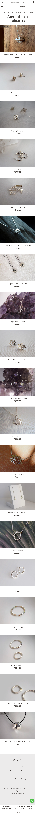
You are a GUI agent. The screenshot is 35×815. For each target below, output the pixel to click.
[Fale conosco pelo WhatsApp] (32, 801)
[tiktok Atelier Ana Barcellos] (17, 759)
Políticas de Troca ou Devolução (17, 779)
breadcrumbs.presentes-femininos (16, 12)
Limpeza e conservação (17, 775)
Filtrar (3, 7)
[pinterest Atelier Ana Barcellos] (21, 759)
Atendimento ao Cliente (17, 771)
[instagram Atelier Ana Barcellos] (13, 759)
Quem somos (17, 783)
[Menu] (2, 2)
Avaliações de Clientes (17, 767)
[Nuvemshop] (17, 791)
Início (4, 12)
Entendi (17, 812)
